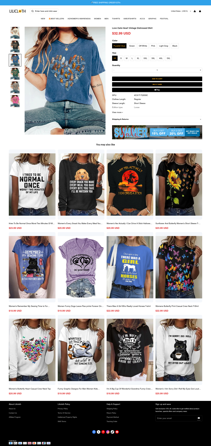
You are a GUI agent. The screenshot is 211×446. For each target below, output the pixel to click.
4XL (161, 58)
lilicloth (14, 441)
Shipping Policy (112, 409)
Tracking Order (112, 421)
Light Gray (163, 46)
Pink (153, 46)
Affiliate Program (15, 417)
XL (138, 58)
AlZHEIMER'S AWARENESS (79, 19)
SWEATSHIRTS (130, 19)
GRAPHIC (152, 19)
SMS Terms (62, 421)
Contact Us (13, 413)
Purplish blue (119, 46)
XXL (145, 58)
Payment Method (113, 417)
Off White (143, 46)
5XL (168, 58)
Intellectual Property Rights (67, 417)
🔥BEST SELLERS (56, 19)
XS (115, 58)
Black (174, 46)
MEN (106, 19)
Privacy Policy (63, 409)
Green (132, 46)
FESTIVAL (164, 19)
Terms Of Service (64, 413)
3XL (153, 58)
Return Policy (111, 413)
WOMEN (97, 19)
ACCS (142, 19)
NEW (43, 19)
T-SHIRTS (116, 19)
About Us (12, 409)
